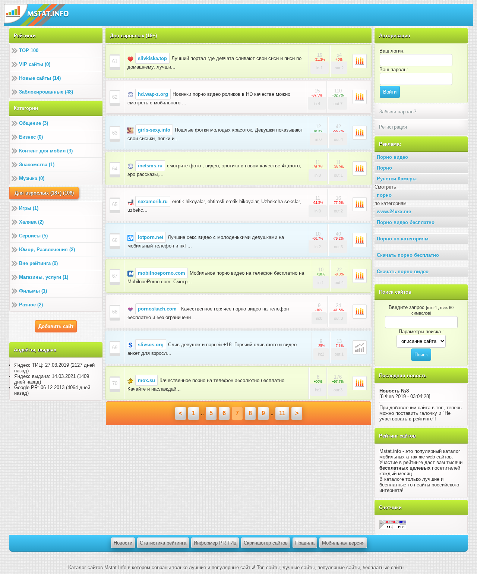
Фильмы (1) (33, 291)
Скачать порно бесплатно (408, 255)
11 (282, 413)
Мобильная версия (343, 543)
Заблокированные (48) (46, 92)
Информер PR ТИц (215, 543)
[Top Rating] (392, 524)
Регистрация (393, 127)
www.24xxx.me (394, 211)
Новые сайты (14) (40, 78)
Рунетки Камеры (397, 179)
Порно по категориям (403, 239)
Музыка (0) (31, 178)
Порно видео (392, 157)
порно (384, 195)
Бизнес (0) (31, 137)
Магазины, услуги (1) (43, 277)
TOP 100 (28, 50)
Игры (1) (28, 208)
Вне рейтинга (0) (38, 263)
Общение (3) (33, 123)
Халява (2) (31, 222)
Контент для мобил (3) (46, 151)
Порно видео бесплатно (406, 222)
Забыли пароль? (397, 111)
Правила (305, 543)
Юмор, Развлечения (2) (47, 249)
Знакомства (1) (36, 164)
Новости (123, 543)
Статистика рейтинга (163, 543)
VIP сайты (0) (34, 64)
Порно (384, 168)
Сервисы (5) (33, 236)
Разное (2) (31, 305)
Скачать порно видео (403, 271)
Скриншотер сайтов (266, 543)
